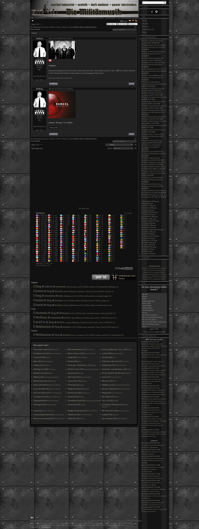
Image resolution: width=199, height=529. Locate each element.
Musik (52, 27)
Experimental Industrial (148, 84)
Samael (71, 27)
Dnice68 (153, 64)
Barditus (146, 97)
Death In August (148, 106)
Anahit (100, 322)
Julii (144, 101)
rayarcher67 (100, 291)
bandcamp (59, 78)
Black (65, 27)
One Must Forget (148, 151)
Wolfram (39, 38)
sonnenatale (61, 286)
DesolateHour (155, 153)
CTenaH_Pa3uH (105, 327)
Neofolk (158, 41)
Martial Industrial (157, 101)
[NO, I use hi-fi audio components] (154, 322)
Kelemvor (147, 240)
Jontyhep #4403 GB (147, 274)
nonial (143, 43)
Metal (58, 27)
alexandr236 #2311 (148, 272)
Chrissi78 (153, 77)
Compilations (149, 71)
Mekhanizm (112, 287)
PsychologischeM (101, 287)
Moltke (164, 97)
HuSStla (86, 287)
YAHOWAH (104, 318)
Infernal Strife (147, 58)
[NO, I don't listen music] (154, 324)
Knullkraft (146, 195)
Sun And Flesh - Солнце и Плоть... (154, 134)
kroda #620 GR (153, 268)
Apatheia (146, 130)
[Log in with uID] (152, 11)
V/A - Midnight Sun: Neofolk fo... (154, 69)
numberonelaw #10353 (159, 279)
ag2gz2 (106, 296)
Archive (152, 332)
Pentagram (146, 88)
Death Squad (147, 184)
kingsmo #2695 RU (159, 272)
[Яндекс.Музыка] (154, 301)
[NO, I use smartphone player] (154, 317)
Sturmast (146, 190)
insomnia (74, 287)
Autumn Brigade (148, 121)
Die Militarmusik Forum (39, 27)
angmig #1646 (161, 270)
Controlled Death (148, 82)
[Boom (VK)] (154, 303)
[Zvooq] (154, 313)
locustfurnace (147, 197)
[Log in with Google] (156, 11)
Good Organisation (149, 110)
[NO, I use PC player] (154, 319)
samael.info (68, 78)
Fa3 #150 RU (144, 268)
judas (161, 173)
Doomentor (147, 140)
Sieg (38, 286)
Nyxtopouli (83, 322)
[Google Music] (154, 308)
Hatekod (146, 162)
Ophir (145, 116)
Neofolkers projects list (150, 177)
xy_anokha (144, 95)
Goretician (154, 186)
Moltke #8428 (162, 277)
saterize (97, 313)
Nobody (146, 125)
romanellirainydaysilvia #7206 (150, 277)
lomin (68, 287)
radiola (48, 286)
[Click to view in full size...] (62, 58)
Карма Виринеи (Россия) (151, 45)
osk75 (157, 47)
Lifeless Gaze (147, 145)
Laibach (145, 166)
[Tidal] (154, 299)
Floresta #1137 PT (152, 270)
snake (143, 123)
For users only (84, 208)
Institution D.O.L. (148, 62)
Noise (156, 158)
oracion (146, 227)
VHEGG (146, 158)
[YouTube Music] (154, 310)
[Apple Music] (154, 306)
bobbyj (113, 327)
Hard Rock (159, 88)
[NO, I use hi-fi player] (154, 315)
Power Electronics (147, 47)
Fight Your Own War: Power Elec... (154, 171)
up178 (146, 234)
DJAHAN (147, 247)
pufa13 (111, 318)
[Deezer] (154, 296)
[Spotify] (154, 294)
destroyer (108, 291)
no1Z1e (80, 287)
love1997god (147, 192)
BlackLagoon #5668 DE (159, 274)
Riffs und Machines (149, 51)
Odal (97, 327)
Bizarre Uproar (148, 75)
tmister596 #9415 (147, 279)
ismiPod (147, 243)
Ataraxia (146, 93)
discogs (51, 78)
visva (151, 147)
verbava (87, 291)
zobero (146, 245)
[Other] (154, 326)
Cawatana (146, 41)
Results (146, 332)
